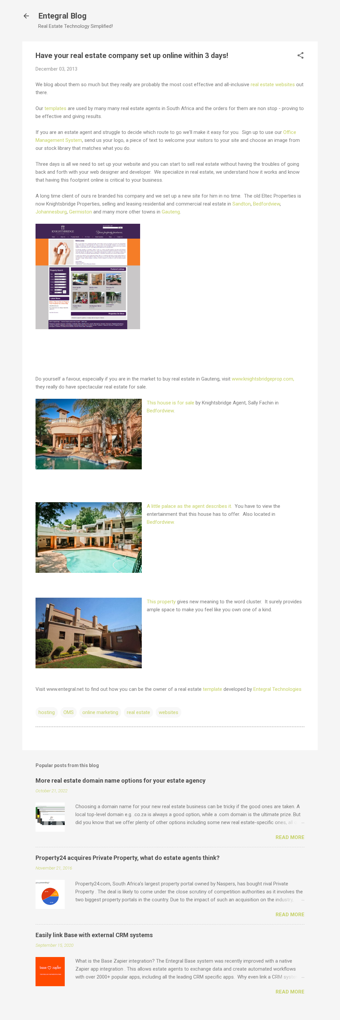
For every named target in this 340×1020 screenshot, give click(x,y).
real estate (138, 712)
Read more (290, 837)
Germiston (80, 212)
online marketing (100, 712)
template (212, 689)
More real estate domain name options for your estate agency (121, 780)
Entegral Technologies (277, 689)
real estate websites (273, 85)
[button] (300, 56)
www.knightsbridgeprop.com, (263, 379)
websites (168, 712)
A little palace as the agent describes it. (190, 506)
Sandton (241, 204)
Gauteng (171, 212)
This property (161, 602)
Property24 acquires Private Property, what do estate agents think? (127, 857)
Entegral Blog (62, 16)
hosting (47, 712)
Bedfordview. (161, 522)
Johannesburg (51, 212)
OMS (68, 712)
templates (55, 108)
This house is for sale (170, 403)
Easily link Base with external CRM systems (94, 934)
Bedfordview (266, 204)
